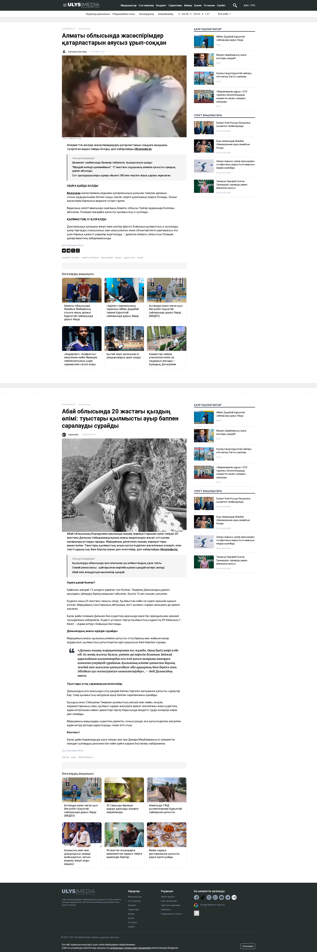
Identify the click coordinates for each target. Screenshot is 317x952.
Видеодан (74, 193)
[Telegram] (68, 251)
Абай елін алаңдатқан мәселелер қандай (98, 572)
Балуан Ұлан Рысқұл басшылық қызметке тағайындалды (233, 124)
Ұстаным (209, 5)
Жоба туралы (168, 896)
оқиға (140, 257)
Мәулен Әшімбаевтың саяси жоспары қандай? (231, 56)
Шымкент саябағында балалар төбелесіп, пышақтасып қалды (112, 162)
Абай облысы (85, 757)
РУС (253, 5)
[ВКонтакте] (64, 251)
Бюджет (161, 5)
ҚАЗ (246, 5)
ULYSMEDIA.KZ (68, 29)
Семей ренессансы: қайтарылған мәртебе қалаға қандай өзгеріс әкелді (118, 567)
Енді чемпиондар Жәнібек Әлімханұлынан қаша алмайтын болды (233, 144)
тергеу (65, 757)
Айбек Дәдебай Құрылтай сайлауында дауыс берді (230, 38)
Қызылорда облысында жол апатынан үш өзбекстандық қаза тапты (117, 563)
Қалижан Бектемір (77, 51)
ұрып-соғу (129, 257)
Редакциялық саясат (171, 914)
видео (118, 257)
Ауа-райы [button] (223, 14)
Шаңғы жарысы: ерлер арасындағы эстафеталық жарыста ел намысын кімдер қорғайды (235, 164)
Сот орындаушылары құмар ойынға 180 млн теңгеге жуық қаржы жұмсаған (121, 175)
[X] (73, 251)
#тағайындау (166, 14)
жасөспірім (107, 257)
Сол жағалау (146, 5)
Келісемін (248, 946)
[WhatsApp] (78, 251)
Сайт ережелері (169, 901)
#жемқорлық (146, 14)
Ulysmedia (73, 434)
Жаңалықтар (129, 5)
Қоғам (198, 5)
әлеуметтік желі (70, 257)
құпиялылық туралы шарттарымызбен (130, 948)
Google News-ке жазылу (212, 905)
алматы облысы (90, 257)
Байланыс (166, 909)
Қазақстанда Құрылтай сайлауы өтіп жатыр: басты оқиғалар (233, 75)
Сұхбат (221, 5)
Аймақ (188, 5)
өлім (73, 757)
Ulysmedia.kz (143, 149)
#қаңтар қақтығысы (98, 14)
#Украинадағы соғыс (123, 14)
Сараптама (175, 5)
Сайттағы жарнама (170, 905)
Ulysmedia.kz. (169, 549)
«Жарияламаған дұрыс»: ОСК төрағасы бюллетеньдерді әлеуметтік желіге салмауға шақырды (231, 96)
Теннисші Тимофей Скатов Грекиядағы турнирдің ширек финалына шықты (231, 185)
